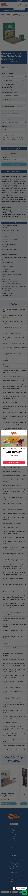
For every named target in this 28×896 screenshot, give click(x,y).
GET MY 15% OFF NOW (14, 462)
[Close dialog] (25, 432)
